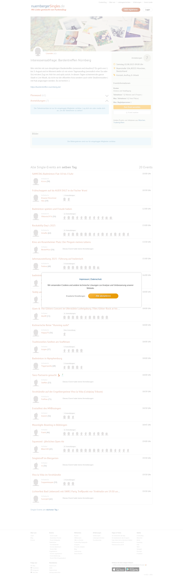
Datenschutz (96, 279)
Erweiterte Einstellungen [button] (75, 296)
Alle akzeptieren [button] (103, 296)
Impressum (84, 279)
